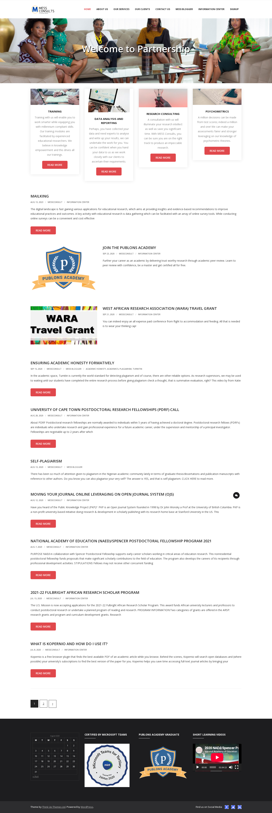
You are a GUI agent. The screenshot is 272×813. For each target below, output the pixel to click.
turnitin (137, 368)
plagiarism (126, 368)
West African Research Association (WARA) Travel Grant (160, 308)
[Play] (197, 767)
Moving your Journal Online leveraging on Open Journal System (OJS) (102, 494)
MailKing (40, 196)
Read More (54, 165)
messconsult (55, 202)
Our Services (121, 9)
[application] (217, 757)
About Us (102, 9)
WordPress (87, 807)
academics (112, 368)
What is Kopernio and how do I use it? (69, 643)
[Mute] (231, 767)
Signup (234, 9)
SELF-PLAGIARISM (46, 461)
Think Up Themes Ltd (54, 807)
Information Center (211, 9)
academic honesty (96, 368)
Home (87, 9)
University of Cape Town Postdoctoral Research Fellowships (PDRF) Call (105, 409)
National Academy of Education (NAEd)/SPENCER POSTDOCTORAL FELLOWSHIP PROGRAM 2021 (121, 540)
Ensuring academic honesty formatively (72, 362)
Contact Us (162, 9)
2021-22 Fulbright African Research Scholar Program (85, 592)
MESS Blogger (184, 9)
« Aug (35, 776)
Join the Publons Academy (129, 247)
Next (52, 704)
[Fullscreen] (237, 767)
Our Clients (142, 9)
